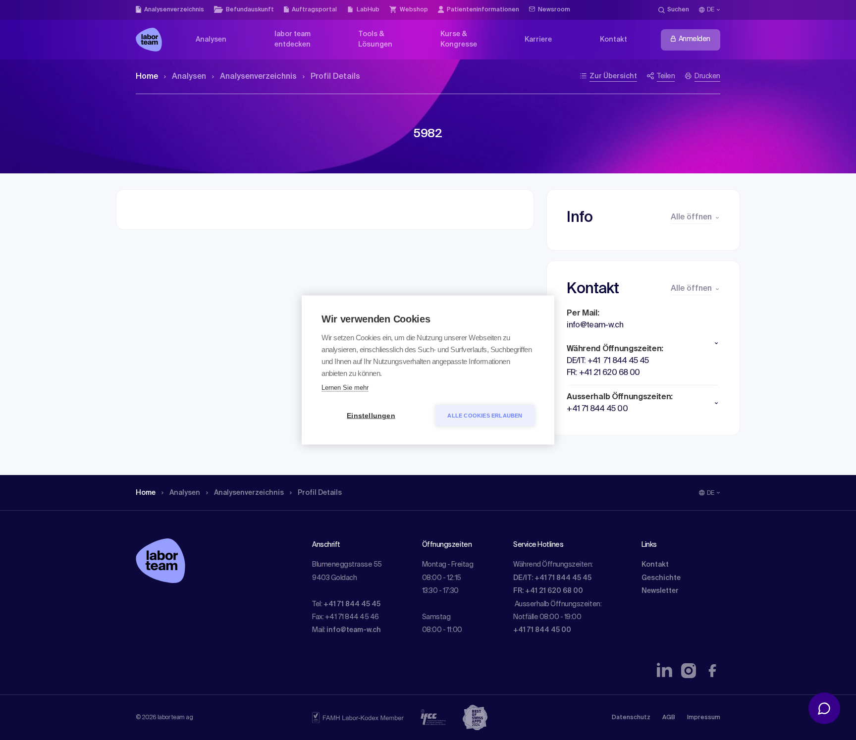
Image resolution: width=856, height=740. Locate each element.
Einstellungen (371, 416)
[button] (643, 343)
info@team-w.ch (353, 630)
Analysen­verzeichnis (258, 77)
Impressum (703, 718)
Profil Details (335, 77)
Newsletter (660, 590)
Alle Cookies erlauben (484, 416)
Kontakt (655, 564)
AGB (668, 718)
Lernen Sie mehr (345, 387)
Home (147, 77)
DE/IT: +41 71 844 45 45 (552, 578)
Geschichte (661, 578)
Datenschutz (631, 718)
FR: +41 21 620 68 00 (548, 590)
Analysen (189, 77)
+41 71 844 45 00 (542, 630)
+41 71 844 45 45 (351, 604)
